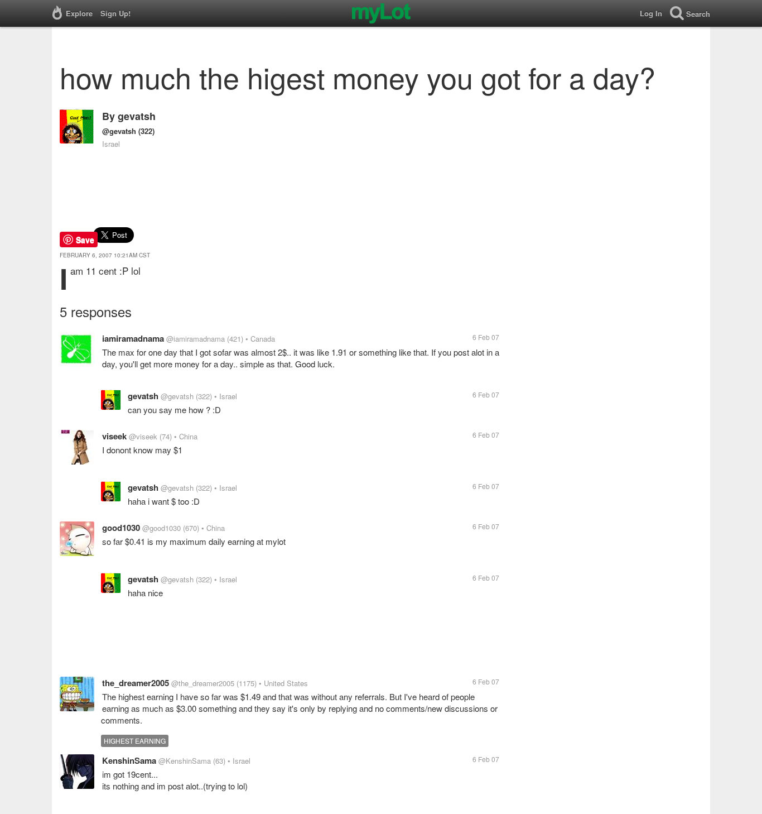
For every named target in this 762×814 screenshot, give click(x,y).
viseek (114, 436)
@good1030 (161, 528)
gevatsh (137, 116)
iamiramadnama (133, 338)
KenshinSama (129, 760)
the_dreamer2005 (135, 683)
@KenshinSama (184, 760)
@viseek (143, 436)
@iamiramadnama (195, 338)
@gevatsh (119, 131)
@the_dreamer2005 (202, 683)
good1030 (121, 527)
